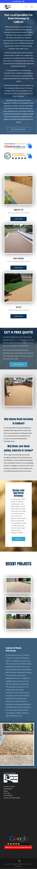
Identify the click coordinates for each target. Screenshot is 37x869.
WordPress (18, 866)
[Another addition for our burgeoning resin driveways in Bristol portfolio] (18, 252)
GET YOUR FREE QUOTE (18, 129)
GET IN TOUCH (18, 364)
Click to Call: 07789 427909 (12, 798)
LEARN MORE (18, 219)
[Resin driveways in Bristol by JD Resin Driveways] (18, 204)
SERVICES (18, 539)
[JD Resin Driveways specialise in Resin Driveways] (18, 301)
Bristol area (16, 340)
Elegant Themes (18, 864)
